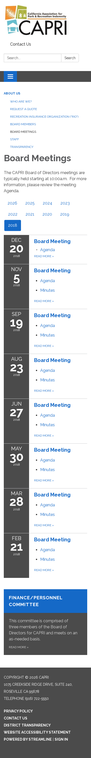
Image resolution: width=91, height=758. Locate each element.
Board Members (23, 124)
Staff (14, 139)
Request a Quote (23, 109)
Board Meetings (23, 132)
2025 (30, 203)
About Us (12, 93)
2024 (47, 203)
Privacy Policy (18, 711)
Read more (44, 256)
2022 (12, 214)
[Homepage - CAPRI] (45, 20)
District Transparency (27, 725)
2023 (65, 203)
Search (70, 58)
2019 (64, 214)
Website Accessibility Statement (37, 732)
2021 (30, 214)
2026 (12, 203)
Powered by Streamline (28, 739)
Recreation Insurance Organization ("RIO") (44, 116)
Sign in (61, 739)
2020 (47, 214)
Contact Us (20, 44)
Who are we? (21, 101)
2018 (12, 225)
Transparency (21, 147)
